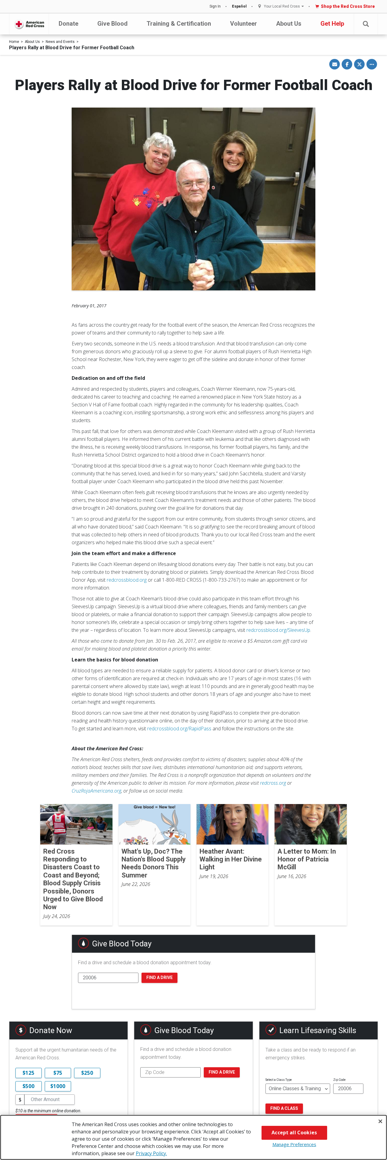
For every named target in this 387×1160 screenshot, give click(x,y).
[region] (193, 1137)
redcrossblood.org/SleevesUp (278, 630)
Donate (68, 23)
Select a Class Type (278, 1079)
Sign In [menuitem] (215, 6)
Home (14, 42)
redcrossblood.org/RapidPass (179, 728)
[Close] (380, 1121)
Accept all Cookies (294, 1132)
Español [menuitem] (239, 6)
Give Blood (112, 23)
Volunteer (243, 23)
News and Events (60, 42)
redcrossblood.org (127, 580)
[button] (366, 24)
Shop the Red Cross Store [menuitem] (348, 6)
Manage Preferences (294, 1144)
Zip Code (339, 1079)
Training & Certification (179, 23)
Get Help (332, 23)
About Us (288, 23)
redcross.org (273, 783)
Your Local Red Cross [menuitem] (282, 6)
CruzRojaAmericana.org (96, 790)
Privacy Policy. (151, 1153)
